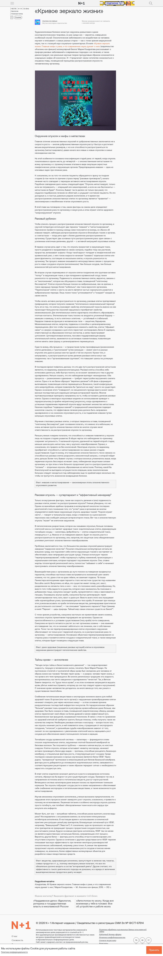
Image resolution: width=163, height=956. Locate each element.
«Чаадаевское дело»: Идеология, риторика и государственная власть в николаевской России (52, 903)
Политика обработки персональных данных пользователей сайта (122, 930)
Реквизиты (103, 943)
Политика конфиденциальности (14, 952)
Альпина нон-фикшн (49, 21)
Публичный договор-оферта (110, 934)
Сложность (17, 940)
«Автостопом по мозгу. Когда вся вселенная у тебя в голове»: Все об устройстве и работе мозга (95, 903)
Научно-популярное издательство (54, 23)
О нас (14, 936)
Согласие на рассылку (107, 940)
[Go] (12, 3)
